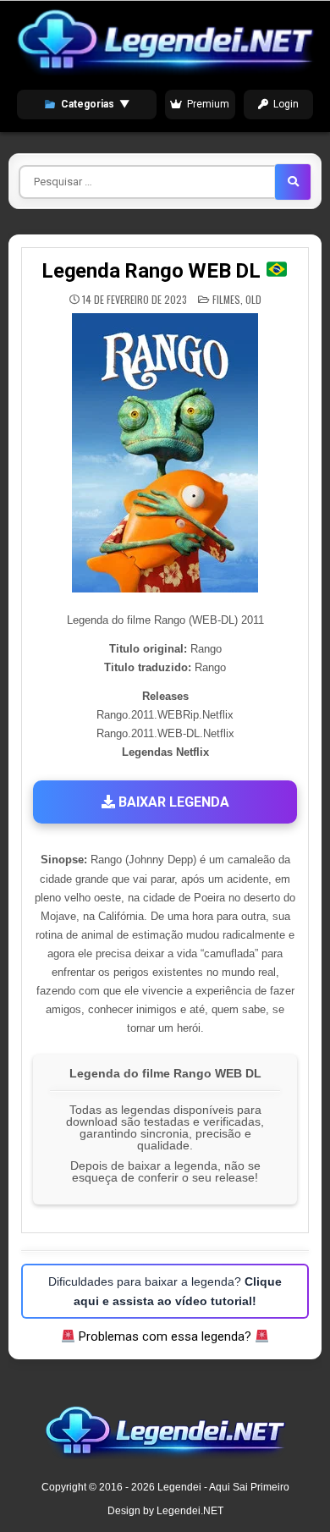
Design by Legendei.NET (165, 1511)
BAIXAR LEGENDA (172, 802)
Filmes (226, 299)
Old (253, 299)
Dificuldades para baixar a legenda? (165, 1291)
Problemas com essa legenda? (165, 1336)
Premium (208, 104)
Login (286, 104)
